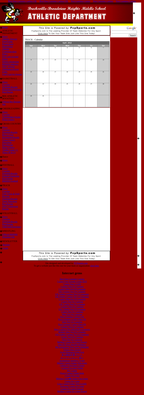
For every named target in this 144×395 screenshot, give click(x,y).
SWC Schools (8, 67)
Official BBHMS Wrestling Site (10, 235)
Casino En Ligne (72, 376)
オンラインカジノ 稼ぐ (72, 358)
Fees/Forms (7, 41)
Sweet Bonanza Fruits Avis (72, 352)
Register (6, 245)
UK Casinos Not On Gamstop (72, 291)
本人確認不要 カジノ (72, 355)
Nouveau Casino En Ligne (72, 386)
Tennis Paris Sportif (72, 349)
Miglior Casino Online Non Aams (72, 363)
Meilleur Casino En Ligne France (72, 342)
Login (5, 248)
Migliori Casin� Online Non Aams (72, 378)
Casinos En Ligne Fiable (72, 368)
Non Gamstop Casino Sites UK (72, 319)
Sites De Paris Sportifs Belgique (72, 344)
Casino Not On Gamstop (72, 302)
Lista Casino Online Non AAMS (72, 384)
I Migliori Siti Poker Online (72, 365)
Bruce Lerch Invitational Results (10, 136)
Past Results (7, 92)
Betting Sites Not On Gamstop (72, 332)
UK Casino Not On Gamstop (72, 304)
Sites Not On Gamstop (72, 314)
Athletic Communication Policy (9, 51)
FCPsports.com (81, 263)
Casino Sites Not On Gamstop (72, 289)
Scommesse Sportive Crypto (72, 360)
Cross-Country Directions (8, 141)
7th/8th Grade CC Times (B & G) (10, 151)
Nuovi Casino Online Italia (72, 373)
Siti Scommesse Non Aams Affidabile (72, 347)
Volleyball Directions (11, 227)
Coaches (6, 84)
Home (5, 27)
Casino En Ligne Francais (72, 389)
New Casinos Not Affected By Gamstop (72, 329)
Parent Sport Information (7, 45)
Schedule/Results (9, 87)
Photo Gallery (8, 119)
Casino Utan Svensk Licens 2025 (72, 281)
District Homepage (10, 62)
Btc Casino (72, 370)
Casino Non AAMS (72, 284)
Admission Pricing (10, 69)
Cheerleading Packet (11, 117)
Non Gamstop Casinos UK (72, 317)
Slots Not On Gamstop (72, 322)
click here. (94, 266)
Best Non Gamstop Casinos (72, 279)
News (4, 36)
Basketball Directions (11, 89)
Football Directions (10, 176)
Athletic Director (9, 39)
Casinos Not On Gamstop (72, 286)
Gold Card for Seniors (12, 74)
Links (4, 72)
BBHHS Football (10, 181)
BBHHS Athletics (10, 64)
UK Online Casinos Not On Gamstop (72, 294)
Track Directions (9, 201)
